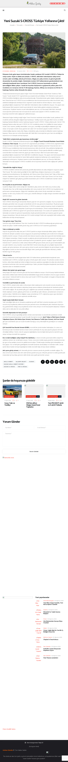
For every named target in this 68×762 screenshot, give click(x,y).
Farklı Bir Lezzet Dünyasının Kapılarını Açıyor (52, 649)
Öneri (44, 619)
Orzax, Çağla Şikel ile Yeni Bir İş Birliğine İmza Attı (53, 631)
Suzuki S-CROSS (9, 366)
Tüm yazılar (20, 25)
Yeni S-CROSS (22, 366)
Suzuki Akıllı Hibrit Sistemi (14, 364)
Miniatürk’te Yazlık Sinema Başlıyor (51, 612)
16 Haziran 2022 (21, 71)
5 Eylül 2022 (7, 400)
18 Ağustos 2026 (59, 600)
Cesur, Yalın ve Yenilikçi (9, 404)
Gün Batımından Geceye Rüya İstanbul (52, 622)
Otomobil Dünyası (29, 25)
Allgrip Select (21, 361)
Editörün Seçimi (47, 637)
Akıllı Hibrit (8, 361)
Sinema (45, 609)
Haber (45, 628)
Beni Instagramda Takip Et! (35, 742)
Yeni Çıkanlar (46, 646)
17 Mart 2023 (29, 400)
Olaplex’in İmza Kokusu (50, 639)
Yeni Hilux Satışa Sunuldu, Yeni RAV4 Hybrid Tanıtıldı (53, 603)
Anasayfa (12, 25)
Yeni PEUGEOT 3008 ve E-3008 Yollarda (55, 404)
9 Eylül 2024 (51, 400)
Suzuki (31, 361)
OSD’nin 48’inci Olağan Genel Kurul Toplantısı (33, 405)
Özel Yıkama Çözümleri (50, 658)
